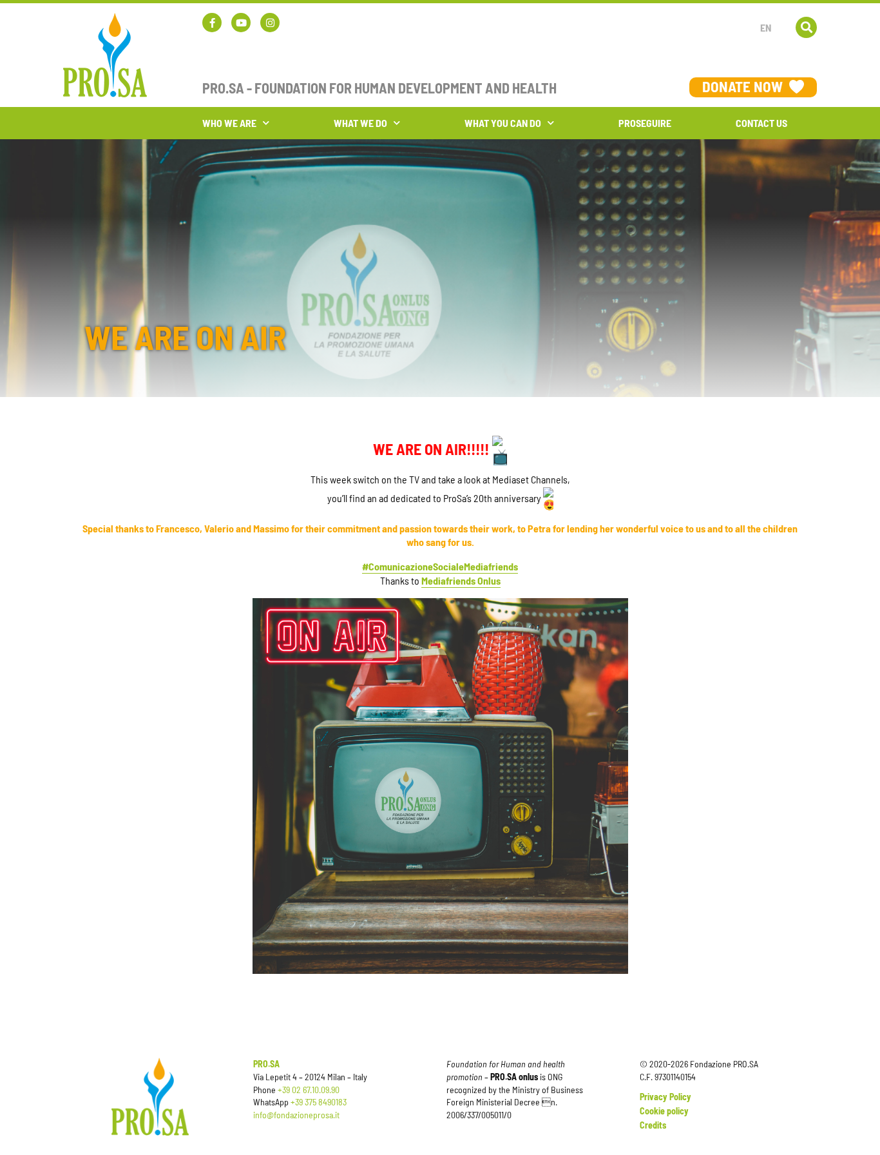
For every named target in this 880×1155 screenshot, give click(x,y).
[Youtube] (241, 22)
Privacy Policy (665, 1096)
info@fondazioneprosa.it (296, 1114)
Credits (653, 1125)
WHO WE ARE (229, 123)
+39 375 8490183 (319, 1101)
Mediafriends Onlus (461, 580)
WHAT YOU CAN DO (502, 123)
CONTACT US (761, 123)
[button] (806, 27)
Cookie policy (664, 1110)
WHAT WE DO (360, 123)
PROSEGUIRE (644, 123)
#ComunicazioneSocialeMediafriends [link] (440, 566)
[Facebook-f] (212, 22)
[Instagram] (270, 22)
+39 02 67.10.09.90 (309, 1089)
